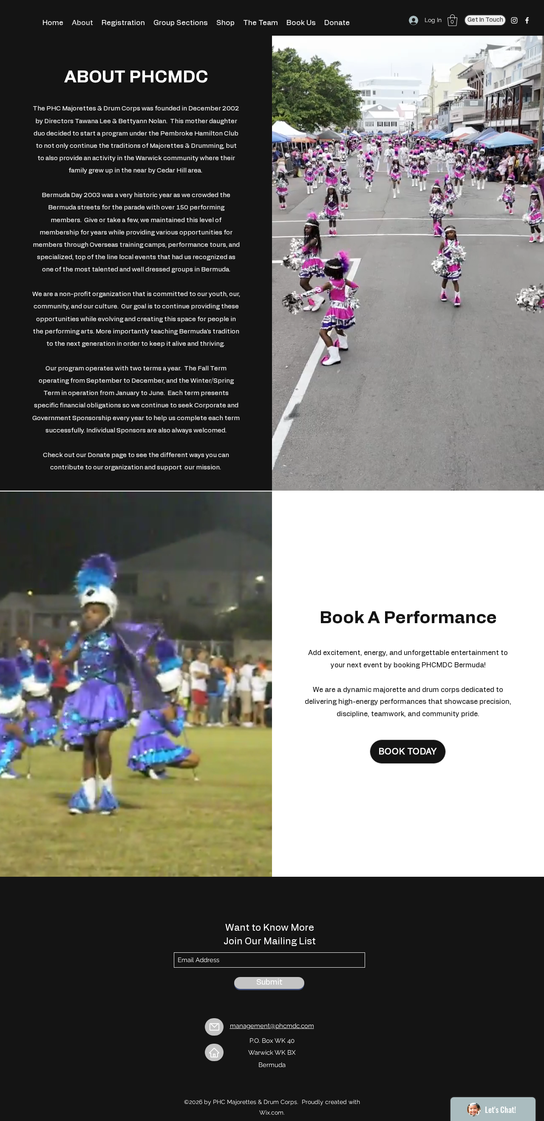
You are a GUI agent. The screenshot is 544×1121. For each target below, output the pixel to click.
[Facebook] (527, 20)
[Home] (214, 1052)
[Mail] (214, 1027)
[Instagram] (514, 20)
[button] (452, 20)
